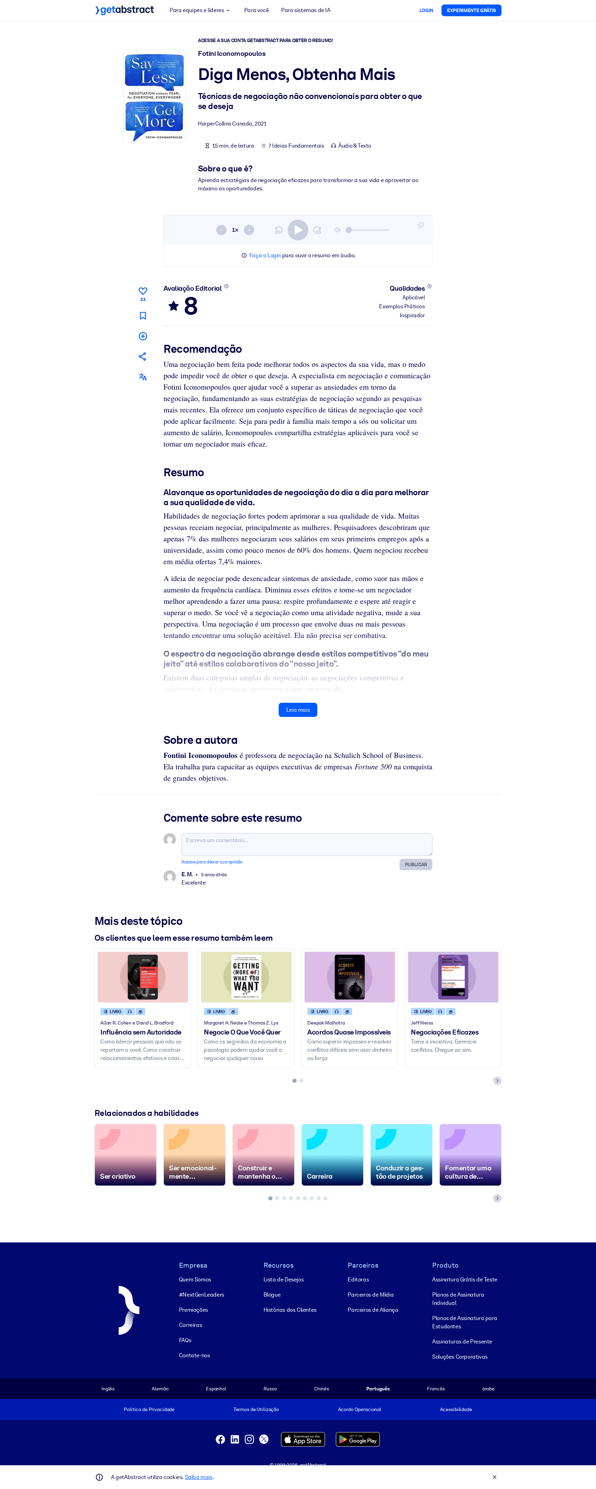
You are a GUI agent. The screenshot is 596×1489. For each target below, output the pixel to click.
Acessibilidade (456, 1409)
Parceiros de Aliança (373, 1310)
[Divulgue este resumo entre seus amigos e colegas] (143, 356)
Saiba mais (198, 1477)
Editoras (358, 1279)
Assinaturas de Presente (462, 1341)
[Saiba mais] (226, 286)
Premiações (193, 1310)
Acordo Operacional (359, 1409)
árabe (488, 1388)
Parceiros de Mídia (371, 1294)
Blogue (272, 1294)
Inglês (108, 1388)
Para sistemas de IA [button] (305, 10)
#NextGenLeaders (201, 1294)
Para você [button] (256, 10)
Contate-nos (194, 1355)
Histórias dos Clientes (290, 1310)
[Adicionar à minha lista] (143, 336)
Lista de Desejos (284, 1279)
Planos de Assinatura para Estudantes (464, 1322)
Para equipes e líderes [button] (197, 10)
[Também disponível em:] (143, 377)
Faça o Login (265, 255)
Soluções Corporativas (460, 1356)
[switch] (298, 230)
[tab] (294, 1081)
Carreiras (190, 1325)
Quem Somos (195, 1279)
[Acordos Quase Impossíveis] (350, 977)
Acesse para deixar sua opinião (211, 862)
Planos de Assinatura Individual (458, 1298)
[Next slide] (497, 1081)
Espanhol (216, 1388)
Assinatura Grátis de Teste (464, 1279)
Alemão (160, 1388)
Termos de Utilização (256, 1409)
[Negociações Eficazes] (453, 977)
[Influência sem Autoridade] (143, 977)
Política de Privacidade (149, 1409)
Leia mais (298, 710)
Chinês (321, 1388)
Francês (436, 1388)
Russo (270, 1388)
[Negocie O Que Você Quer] (246, 977)
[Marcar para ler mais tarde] (143, 315)
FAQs (185, 1340)
